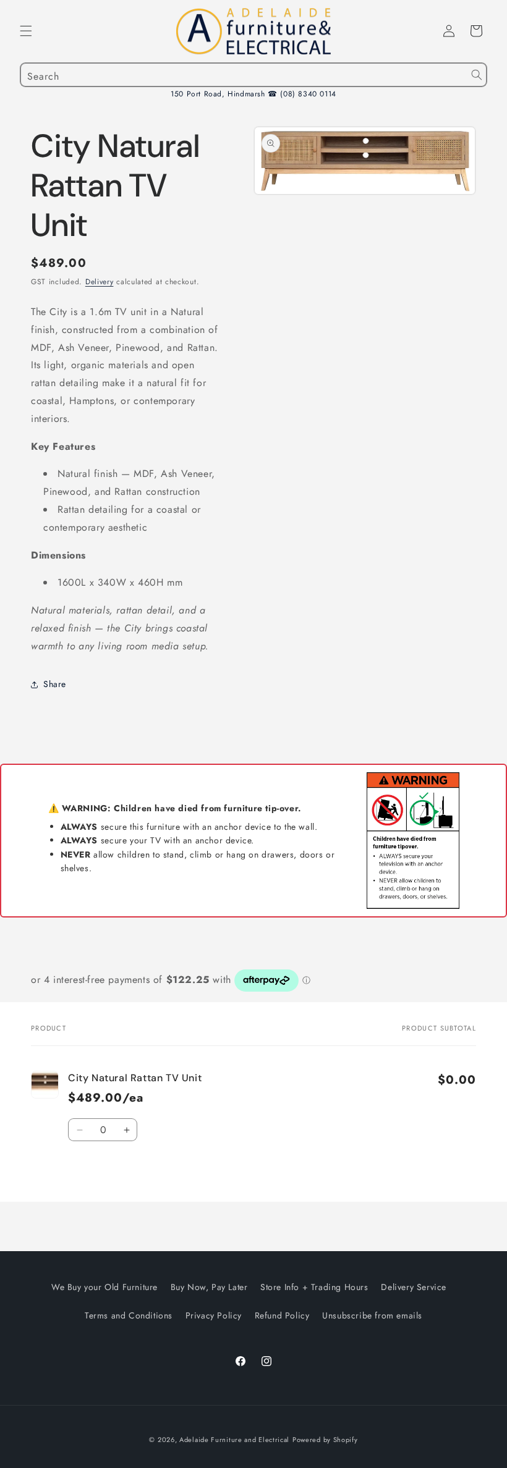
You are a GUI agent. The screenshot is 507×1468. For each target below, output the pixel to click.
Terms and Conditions (129, 1315)
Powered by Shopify (325, 1440)
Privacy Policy (213, 1315)
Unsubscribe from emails (372, 1315)
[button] (26, 30)
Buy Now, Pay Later (209, 1287)
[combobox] (253, 74)
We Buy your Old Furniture (104, 1287)
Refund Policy (282, 1315)
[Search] (477, 74)
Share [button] (54, 684)
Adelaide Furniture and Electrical (234, 1440)
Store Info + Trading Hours (314, 1287)
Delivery (99, 281)
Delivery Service (413, 1287)
